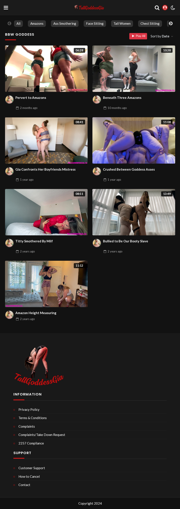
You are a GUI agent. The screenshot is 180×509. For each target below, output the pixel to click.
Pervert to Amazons (30, 98)
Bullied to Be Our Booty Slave (125, 241)
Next (171, 23)
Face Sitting (95, 23)
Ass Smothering (64, 23)
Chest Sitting (150, 23)
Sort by (160, 36)
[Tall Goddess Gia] (9, 99)
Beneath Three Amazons (122, 98)
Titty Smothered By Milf (34, 241)
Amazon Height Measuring (35, 313)
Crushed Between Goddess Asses (129, 169)
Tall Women (122, 23)
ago (29, 108)
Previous (9, 23)
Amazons (36, 23)
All (18, 23)
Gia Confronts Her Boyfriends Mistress (45, 169)
